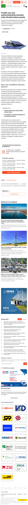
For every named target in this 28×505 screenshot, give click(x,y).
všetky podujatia (14, 398)
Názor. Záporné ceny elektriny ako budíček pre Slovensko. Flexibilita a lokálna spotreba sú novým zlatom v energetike (14, 323)
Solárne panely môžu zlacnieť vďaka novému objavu (13, 111)
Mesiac (24, 319)
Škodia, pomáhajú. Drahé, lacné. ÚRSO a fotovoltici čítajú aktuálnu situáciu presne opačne (14, 334)
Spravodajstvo (6, 28)
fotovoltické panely (12, 180)
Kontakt (2, 495)
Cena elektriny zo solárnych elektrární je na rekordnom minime (14, 115)
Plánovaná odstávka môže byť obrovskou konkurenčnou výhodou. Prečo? (12, 330)
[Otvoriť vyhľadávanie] (22, 2)
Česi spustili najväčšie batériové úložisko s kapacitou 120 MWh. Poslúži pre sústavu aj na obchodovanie (15, 327)
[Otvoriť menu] (25, 2)
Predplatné (16, 2)
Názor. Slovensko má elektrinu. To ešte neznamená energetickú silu (14, 337)
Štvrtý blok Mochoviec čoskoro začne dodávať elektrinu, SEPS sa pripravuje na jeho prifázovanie (14, 350)
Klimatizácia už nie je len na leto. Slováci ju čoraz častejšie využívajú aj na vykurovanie (14, 344)
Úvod (2, 2)
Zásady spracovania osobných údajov (8, 494)
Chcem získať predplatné (13, 172)
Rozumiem (22, 499)
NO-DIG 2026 (5, 388)
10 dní (19, 319)
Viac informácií (6, 503)
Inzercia (24, 494)
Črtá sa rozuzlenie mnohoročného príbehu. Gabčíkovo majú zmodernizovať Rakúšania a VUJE (15, 340)
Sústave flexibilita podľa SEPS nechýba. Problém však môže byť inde (15, 354)
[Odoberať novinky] (25, 363)
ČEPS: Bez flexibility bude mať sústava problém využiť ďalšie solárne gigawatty (15, 347)
